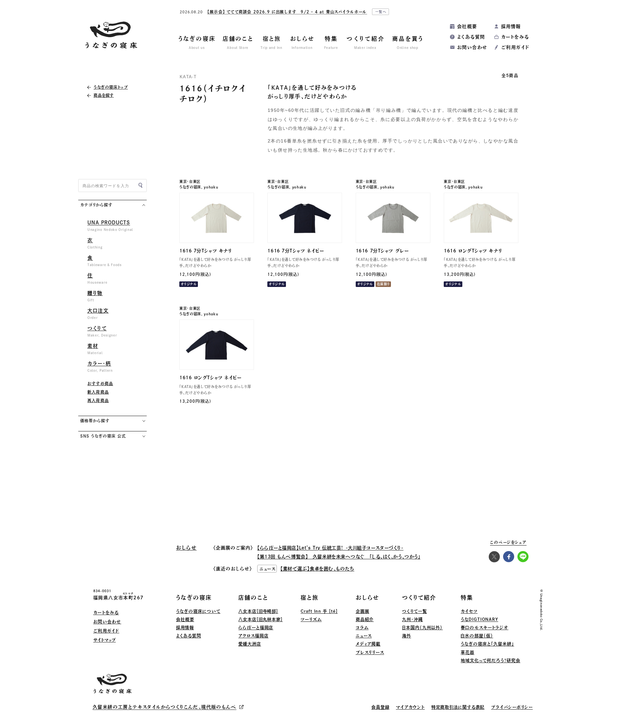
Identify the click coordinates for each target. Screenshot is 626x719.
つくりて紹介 (419, 597)
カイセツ (469, 611)
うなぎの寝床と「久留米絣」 (487, 644)
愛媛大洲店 (249, 644)
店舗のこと (253, 597)
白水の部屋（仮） (477, 636)
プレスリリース (370, 652)
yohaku (211, 187)
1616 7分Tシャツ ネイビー (295, 250)
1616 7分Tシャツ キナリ (205, 250)
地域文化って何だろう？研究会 (490, 660)
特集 (467, 597)
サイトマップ (104, 640)
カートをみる (515, 37)
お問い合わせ (472, 47)
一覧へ (381, 11)
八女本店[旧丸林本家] (260, 619)
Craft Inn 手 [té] (319, 611)
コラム (362, 627)
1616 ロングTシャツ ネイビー (210, 377)
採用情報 (511, 26)
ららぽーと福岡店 (255, 627)
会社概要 (467, 26)
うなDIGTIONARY (479, 619)
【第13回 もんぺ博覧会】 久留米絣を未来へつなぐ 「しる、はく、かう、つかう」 (338, 556)
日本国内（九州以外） (422, 627)
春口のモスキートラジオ (484, 627)
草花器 (467, 652)
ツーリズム (311, 619)
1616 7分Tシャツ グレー (382, 250)
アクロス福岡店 (253, 636)
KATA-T (188, 76)
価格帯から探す (95, 421)
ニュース (364, 636)
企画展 (362, 611)
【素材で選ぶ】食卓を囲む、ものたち (317, 568)
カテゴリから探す (96, 205)
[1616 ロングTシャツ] (481, 218)
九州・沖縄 (412, 619)
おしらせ (367, 597)
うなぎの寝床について (198, 611)
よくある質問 (471, 37)
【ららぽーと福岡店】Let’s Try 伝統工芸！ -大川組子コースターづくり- (330, 548)
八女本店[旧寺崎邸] (258, 611)
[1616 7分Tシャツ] (216, 218)
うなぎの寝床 (190, 187)
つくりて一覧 (414, 611)
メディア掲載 (368, 644)
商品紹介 (365, 619)
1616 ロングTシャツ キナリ (473, 250)
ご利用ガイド (515, 47)
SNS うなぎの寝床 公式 (103, 436)
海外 (406, 636)
